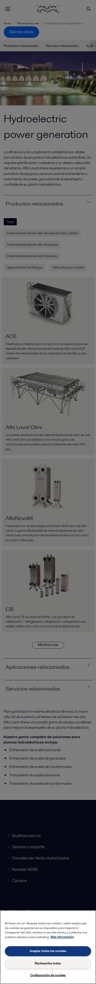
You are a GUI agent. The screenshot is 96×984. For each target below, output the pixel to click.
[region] (48, 947)
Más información (62, 937)
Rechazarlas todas (48, 963)
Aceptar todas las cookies (48, 951)
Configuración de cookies (48, 975)
